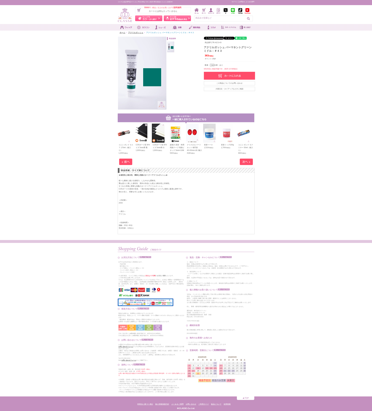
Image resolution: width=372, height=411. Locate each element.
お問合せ (242, 1)
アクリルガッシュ (135, 32)
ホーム (122, 32)
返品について (216, 404)
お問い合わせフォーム (125, 346)
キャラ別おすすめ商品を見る (177, 18)
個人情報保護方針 (162, 404)
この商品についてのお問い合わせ (229, 83)
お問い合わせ (191, 404)
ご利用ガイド (203, 404)
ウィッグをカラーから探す (148, 18)
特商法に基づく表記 (145, 404)
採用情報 (227, 404)
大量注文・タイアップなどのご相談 (229, 89)
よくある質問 (250, 1)
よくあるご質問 (177, 404)
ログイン (234, 1)
